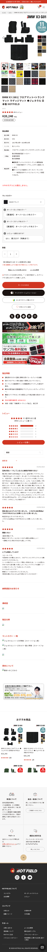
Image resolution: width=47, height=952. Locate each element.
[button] (7, 112)
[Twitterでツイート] (12, 316)
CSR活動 (27, 914)
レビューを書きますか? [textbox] (14, 233)
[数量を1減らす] (4, 254)
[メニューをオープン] (44, 7)
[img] (7, 467)
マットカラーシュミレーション (25, 293)
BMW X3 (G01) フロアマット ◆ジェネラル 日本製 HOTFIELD (11, 749)
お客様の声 (27, 911)
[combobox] (23, 202)
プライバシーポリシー (31, 934)
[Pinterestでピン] (29, 316)
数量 (4, 247)
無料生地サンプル (30, 931)
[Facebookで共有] (17, 316)
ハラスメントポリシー (11, 938)
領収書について (9, 931)
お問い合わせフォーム (9, 844)
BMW (10, 12)
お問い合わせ (8, 928)
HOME (4, 12)
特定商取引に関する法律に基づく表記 (34, 939)
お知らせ (6, 911)
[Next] (43, 38)
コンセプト (7, 893)
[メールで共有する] (35, 316)
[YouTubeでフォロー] (30, 877)
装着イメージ (8, 914)
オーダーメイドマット (31, 893)
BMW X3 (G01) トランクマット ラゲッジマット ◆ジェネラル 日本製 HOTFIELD (34, 750)
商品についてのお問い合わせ (17, 270)
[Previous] (3, 38)
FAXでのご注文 (8, 934)
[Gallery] (23, 53)
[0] (39, 7)
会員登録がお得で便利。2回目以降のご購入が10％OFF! (23, 2)
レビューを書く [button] (23, 442)
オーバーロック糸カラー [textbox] (15, 210)
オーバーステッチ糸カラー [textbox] (16, 221)
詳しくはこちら (35, 849)
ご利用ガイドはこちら (35, 810)
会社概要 (6, 896)
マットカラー (7, 195)
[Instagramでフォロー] (17, 877)
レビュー (27, 896)
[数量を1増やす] (16, 254)
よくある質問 (34, 270)
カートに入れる (23, 285)
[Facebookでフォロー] (23, 877)
